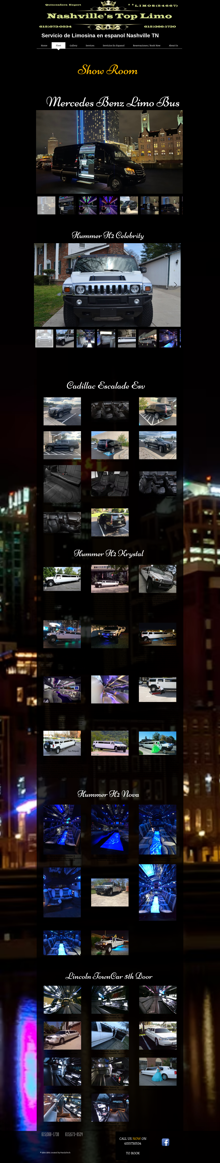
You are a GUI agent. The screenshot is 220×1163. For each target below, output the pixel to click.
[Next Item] (177, 152)
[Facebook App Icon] (165, 1142)
